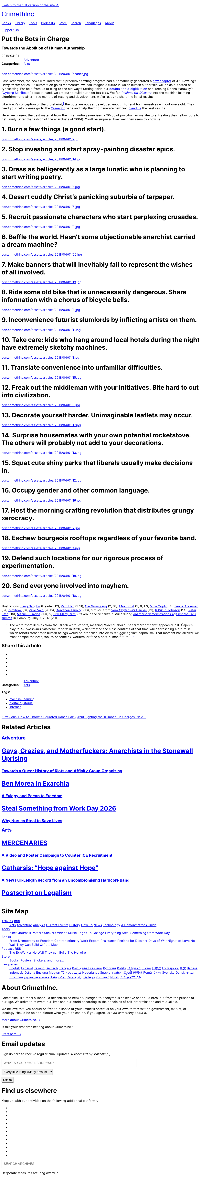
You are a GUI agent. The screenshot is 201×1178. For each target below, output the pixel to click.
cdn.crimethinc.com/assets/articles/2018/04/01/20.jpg (42, 254)
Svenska (168, 972)
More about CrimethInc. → (21, 1020)
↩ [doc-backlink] (132, 637)
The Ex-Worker (20, 952)
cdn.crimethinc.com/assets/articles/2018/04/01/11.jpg (41, 330)
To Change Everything (104, 933)
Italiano (39, 968)
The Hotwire (77, 952)
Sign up (7, 1079)
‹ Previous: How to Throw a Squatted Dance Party (39, 717)
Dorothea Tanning (69, 610)
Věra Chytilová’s (129, 610)
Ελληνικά (134, 968)
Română (149, 972)
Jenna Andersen (186, 606)
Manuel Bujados (28, 614)
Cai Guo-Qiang (96, 606)
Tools (33, 23)
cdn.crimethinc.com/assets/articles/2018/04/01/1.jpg (40, 357)
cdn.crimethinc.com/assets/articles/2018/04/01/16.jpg (41, 500)
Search (76, 23)
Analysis (39, 925)
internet (15, 707)
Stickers (50, 933)
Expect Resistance (102, 941)
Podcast (8, 948)
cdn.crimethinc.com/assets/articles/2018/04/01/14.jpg (41, 159)
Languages (93, 23)
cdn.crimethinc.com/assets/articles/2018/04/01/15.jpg (41, 377)
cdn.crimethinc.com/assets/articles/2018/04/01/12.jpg (41, 480)
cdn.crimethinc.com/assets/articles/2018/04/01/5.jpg (41, 207)
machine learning (22, 699)
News (98, 925)
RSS (17, 921)
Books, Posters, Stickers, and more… (36, 960)
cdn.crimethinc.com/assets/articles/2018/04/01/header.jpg (45, 74)
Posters (37, 933)
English (14, 968)
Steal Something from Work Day (146, 933)
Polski (121, 968)
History (74, 925)
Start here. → (11, 1034)
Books (6, 23)
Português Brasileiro (87, 968)
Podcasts (48, 23)
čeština (30, 972)
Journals (24, 933)
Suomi (146, 968)
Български (170, 968)
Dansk (180, 972)
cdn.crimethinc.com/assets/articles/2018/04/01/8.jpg (41, 405)
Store (63, 23)
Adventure (31, 60)
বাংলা (158, 972)
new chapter (162, 81)
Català (71, 977)
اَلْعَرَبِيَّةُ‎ (127, 972)
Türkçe (66, 972)
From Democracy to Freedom (31, 941)
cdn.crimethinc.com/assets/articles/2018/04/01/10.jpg (41, 596)
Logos (82, 933)
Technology (111, 925)
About (109, 23)
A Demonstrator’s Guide (138, 925)
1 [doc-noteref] (63, 103)
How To (87, 925)
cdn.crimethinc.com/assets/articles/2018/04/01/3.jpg (41, 310)
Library (20, 23)
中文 (183, 968)
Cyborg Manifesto (16, 93)
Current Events (57, 925)
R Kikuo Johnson (167, 610)
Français (65, 968)
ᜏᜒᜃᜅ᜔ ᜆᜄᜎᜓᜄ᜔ (130, 977)
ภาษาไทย (16, 977)
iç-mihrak (15, 610)
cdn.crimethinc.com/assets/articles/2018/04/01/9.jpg (41, 227)
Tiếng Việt (58, 977)
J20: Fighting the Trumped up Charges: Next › (111, 717)
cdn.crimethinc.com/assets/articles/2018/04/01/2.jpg (41, 528)
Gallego (89, 977)
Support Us (10, 30)
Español (27, 968)
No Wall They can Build (49, 952)
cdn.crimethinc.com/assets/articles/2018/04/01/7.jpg (40, 139)
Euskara (42, 972)
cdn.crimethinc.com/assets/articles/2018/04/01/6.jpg (41, 187)
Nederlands (90, 972)
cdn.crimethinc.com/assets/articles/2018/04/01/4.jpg (41, 548)
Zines (13, 933)
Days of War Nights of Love (169, 941)
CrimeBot (58, 108)
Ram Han (67, 606)
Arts (27, 64)
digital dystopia (21, 703)
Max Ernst (126, 606)
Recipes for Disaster (132, 941)
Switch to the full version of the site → (30, 5)
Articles (7, 921)
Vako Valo (36, 610)
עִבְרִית (190, 972)
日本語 (156, 968)
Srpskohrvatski (111, 972)
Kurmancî (102, 977)
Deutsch (52, 968)
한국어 (137, 972)
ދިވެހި (79, 977)
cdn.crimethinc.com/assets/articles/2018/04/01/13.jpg (41, 453)
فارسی (76, 972)
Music (72, 933)
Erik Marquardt (64, 614)
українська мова (36, 977)
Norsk (114, 977)
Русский (109, 968)
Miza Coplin (158, 606)
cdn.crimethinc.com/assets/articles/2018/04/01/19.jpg (41, 282)
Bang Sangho (30, 606)
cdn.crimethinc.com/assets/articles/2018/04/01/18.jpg (41, 576)
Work (84, 941)
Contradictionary (66, 941)
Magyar (54, 972)
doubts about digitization (128, 89)
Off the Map (49, 945)
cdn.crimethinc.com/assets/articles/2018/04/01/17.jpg (41, 425)
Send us (135, 108)
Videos (62, 933)
